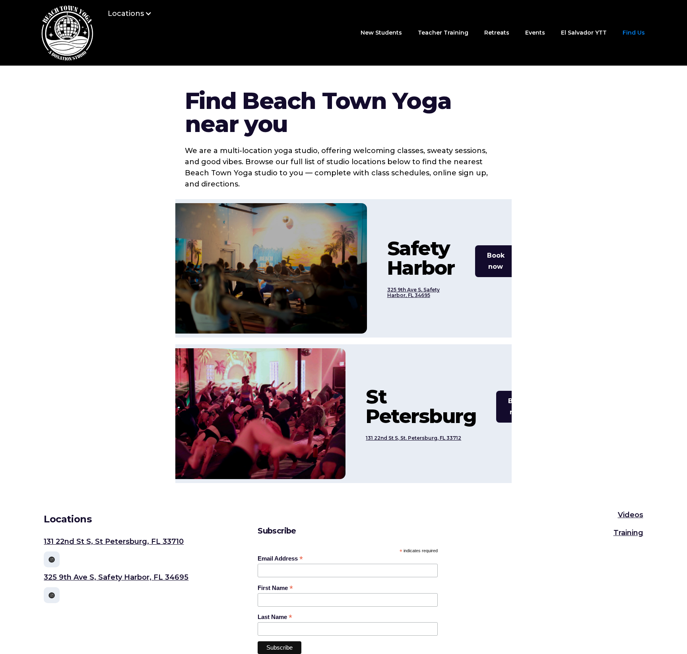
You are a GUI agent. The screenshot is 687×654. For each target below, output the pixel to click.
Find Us (634, 32)
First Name (275, 588)
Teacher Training (443, 32)
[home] (67, 33)
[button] (130, 13)
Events (535, 32)
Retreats (496, 32)
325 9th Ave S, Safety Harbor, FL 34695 (413, 292)
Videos (630, 514)
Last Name (275, 617)
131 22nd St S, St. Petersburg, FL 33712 (413, 438)
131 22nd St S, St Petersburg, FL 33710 (114, 541)
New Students (381, 32)
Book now (496, 261)
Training (628, 532)
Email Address (280, 559)
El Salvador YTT (584, 32)
